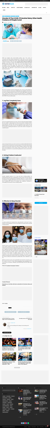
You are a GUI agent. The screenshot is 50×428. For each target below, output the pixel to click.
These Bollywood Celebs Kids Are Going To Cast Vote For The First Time (43, 403)
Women (7, 410)
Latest (8, 404)
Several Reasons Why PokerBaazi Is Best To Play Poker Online (43, 391)
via (2, 87)
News (8, 7)
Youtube (4, 281)
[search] (47, 1)
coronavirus (4, 94)
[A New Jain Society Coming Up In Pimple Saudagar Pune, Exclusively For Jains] (37, 396)
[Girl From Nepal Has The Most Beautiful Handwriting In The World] (37, 408)
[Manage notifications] (47, 426)
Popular (4, 407)
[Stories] (44, 190)
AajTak (6, 303)
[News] (44, 188)
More (4, 10)
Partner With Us (12, 0)
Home (4, 7)
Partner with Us (34, 426)
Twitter (17, 265)
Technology (27, 7)
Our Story (4, 0)
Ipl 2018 (4, 404)
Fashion (26, 345)
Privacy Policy (42, 426)
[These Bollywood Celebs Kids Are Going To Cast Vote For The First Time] (37, 402)
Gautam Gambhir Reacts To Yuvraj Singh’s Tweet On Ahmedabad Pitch (8, 319)
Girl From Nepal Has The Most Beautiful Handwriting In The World (43, 409)
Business (13, 396)
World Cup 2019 (5, 412)
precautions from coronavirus (23, 261)
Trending (10, 345)
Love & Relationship (6, 405)
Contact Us (46, 426)
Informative (34, 7)
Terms (38, 426)
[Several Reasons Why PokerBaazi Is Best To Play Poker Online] (37, 391)
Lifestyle (13, 7)
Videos (4, 410)
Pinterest (8, 281)
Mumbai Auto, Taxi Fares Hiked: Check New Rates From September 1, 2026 (8, 363)
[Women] (38, 190)
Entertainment (20, 7)
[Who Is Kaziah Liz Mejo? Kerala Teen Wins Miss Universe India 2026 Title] (25, 342)
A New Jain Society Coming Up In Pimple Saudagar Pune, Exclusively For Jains (43, 397)
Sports (44, 7)
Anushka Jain (5, 22)
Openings (7, 0)
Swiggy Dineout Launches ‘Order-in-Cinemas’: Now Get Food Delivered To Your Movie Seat (9, 348)
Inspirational (10, 402)
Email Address (37, 197)
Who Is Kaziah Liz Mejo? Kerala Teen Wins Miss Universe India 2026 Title (24, 348)
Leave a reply (6, 332)
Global (39, 7)
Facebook (8, 265)
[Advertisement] (36, 3)
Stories (11, 407)
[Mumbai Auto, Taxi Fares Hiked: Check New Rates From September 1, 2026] (9, 356)
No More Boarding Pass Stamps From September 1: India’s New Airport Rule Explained (24, 363)
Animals (4, 396)
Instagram (13, 265)
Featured (4, 399)
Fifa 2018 (8, 399)
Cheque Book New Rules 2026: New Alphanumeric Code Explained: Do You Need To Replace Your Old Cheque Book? (40, 252)
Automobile (8, 396)
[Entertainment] (38, 188)
